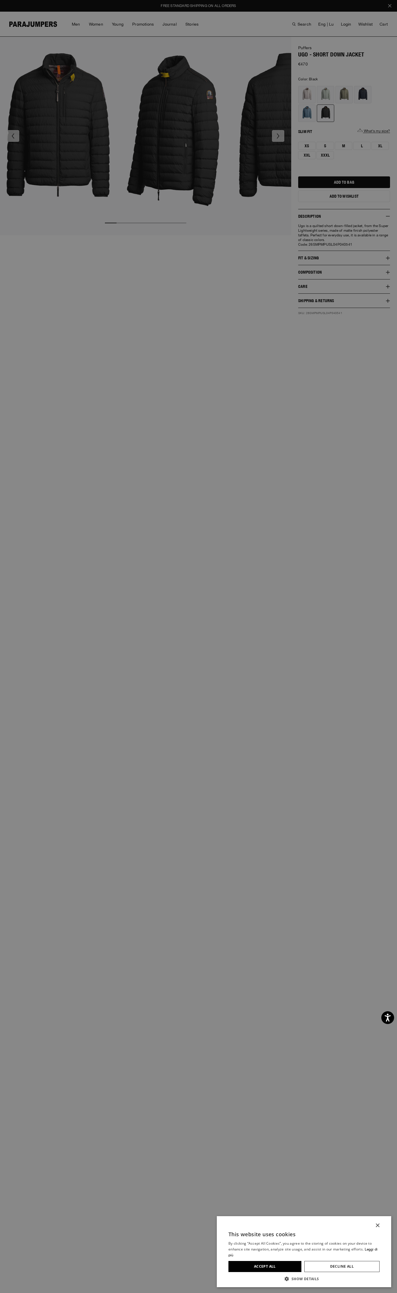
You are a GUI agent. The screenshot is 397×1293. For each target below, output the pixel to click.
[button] (304, 1278)
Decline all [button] (342, 1266)
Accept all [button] (265, 1266)
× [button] (377, 1225)
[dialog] (198, 646)
